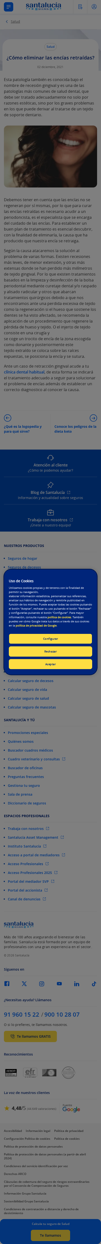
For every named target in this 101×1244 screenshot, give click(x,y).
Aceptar (50, 664)
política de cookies (59, 617)
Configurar (50, 638)
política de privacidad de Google (36, 625)
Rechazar (50, 651)
